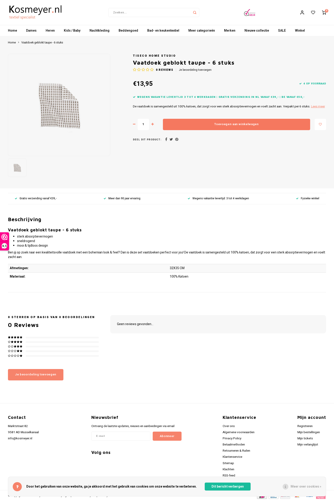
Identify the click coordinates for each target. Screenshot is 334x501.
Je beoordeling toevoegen (195, 70)
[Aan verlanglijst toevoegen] (320, 124)
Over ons (229, 426)
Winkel (300, 30)
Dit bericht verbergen (228, 486)
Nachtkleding (100, 30)
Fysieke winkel (310, 198)
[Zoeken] (194, 12)
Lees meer (318, 106)
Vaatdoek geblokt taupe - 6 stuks (42, 42)
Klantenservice (232, 457)
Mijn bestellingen (308, 432)
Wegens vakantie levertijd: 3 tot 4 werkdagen (220, 198)
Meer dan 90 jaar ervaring (124, 198)
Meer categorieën (201, 30)
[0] (324, 12)
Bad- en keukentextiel (163, 30)
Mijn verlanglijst (307, 444)
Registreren (305, 426)
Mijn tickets (305, 438)
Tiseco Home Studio (154, 56)
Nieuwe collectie (256, 30)
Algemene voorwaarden (238, 432)
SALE (282, 30)
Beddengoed (128, 30)
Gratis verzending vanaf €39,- (38, 198)
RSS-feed (229, 475)
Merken (229, 30)
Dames (31, 30)
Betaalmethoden (234, 444)
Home (12, 30)
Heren (50, 30)
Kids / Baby (72, 30)
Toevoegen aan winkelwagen (236, 124)
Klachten (228, 469)
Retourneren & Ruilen (236, 450)
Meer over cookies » (306, 486)
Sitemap (228, 463)
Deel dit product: (147, 139)
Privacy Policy (232, 438)
